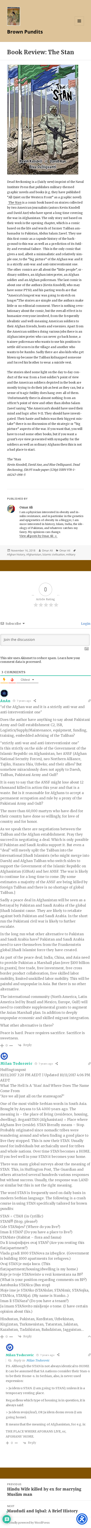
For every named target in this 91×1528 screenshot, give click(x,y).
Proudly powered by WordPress (28, 1522)
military (70, 554)
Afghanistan (33, 554)
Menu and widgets (79, 25)
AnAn (5, 701)
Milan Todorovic (37, 1360)
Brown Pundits (25, 31)
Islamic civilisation (53, 554)
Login (85, 624)
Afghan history (16, 554)
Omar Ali (47, 550)
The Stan (14, 202)
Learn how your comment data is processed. (40, 660)
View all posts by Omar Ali (36, 536)
